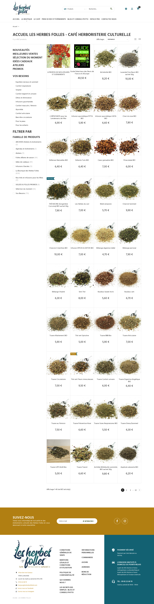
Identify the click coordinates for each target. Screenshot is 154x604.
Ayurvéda (19, 109)
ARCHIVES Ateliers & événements (28, 143)
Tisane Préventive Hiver (82, 423)
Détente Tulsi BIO (82, 160)
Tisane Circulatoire (58, 379)
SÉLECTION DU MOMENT (27, 58)
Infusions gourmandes (24, 102)
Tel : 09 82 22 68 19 (124, 581)
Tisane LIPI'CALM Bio (58, 467)
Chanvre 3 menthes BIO (58, 248)
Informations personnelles (88, 551)
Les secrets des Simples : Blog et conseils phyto (67, 590)
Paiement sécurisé (125, 550)
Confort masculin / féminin (26, 105)
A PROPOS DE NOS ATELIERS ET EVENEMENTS (58, 73)
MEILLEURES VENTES (25, 54)
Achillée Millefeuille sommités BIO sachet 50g (105, 468)
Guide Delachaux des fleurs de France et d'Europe (82, 72)
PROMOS (18, 69)
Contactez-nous (108, 19)
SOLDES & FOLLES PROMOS (28, 184)
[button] (132, 9)
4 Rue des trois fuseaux (25, 573)
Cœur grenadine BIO (106, 160)
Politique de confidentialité (67, 574)
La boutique (26, 19)
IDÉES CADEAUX (22, 62)
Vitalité (18, 90)
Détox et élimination (24, 98)
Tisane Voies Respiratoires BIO (105, 423)
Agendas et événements (26, 148)
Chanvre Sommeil (129, 204)
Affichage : (101, 39)
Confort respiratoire (23, 86)
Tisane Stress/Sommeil (129, 423)
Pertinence (111, 39)
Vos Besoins (22, 193)
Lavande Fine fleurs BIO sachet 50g (129, 73)
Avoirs (85, 562)
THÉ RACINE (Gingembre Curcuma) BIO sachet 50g (58, 205)
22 (136, 490)
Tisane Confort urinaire (106, 379)
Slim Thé (82, 291)
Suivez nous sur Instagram (26, 592)
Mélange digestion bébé (105, 248)
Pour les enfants (22, 125)
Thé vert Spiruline (82, 335)
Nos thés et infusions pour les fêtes (29, 179)
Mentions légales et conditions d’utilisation (66, 564)
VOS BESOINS (21, 76)
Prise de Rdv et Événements (54, 19)
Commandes (87, 557)
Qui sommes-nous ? (65, 581)
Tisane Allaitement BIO (58, 335)
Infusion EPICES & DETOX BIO (82, 248)
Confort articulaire (23, 113)
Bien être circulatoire (24, 117)
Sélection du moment (26, 189)
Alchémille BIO (105, 72)
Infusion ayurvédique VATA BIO (105, 117)
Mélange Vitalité (58, 291)
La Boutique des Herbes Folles (27, 172)
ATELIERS (18, 65)
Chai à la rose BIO (129, 116)
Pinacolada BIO (129, 160)
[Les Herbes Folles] (22, 8)
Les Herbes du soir (82, 204)
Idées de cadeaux (24, 162)
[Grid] (135, 39)
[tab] (65, 9)
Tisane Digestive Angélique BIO (129, 380)
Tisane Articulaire (129, 335)
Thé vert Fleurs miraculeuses (82, 379)
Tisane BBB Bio (105, 335)
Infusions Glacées (24, 166)
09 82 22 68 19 (22, 582)
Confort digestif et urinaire (26, 94)
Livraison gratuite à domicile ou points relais (129, 563)
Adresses (86, 567)
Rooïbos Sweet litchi (106, 291)
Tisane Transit (82, 467)
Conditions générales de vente (65, 553)
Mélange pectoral (129, 248)
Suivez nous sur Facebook (25, 588)
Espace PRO (95, 19)
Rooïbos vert (129, 291)
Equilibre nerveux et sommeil (27, 82)
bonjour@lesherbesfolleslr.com (27, 585)
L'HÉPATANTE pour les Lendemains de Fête (58, 117)
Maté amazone (105, 204)
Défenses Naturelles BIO (58, 160)
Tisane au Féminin (58, 423)
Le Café (37, 19)
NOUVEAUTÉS (21, 50)
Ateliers (20, 153)
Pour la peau (20, 121)
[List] (139, 39)
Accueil (16, 19)
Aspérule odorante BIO (129, 467)
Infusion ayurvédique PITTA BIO (82, 117)
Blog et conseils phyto (78, 19)
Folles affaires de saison (27, 157)
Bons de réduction (86, 573)
